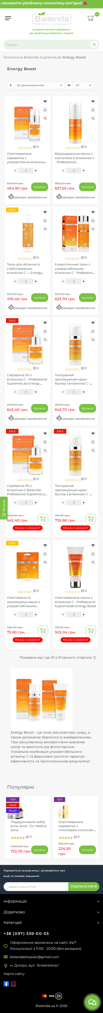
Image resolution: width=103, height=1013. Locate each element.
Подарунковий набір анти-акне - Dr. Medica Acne (29, 826)
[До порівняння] (45, 110)
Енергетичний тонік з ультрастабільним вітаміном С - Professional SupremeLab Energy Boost (75, 272)
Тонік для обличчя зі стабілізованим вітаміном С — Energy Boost (24, 270)
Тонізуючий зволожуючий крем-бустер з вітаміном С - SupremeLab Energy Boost (72, 383)
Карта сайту (14, 974)
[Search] (94, 44)
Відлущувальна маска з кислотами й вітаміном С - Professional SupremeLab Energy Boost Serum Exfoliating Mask (75, 164)
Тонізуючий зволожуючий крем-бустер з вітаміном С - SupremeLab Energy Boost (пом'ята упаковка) (75, 494)
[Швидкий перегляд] (45, 118)
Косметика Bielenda (21, 57)
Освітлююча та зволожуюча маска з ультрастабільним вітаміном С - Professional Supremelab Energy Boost (27, 606)
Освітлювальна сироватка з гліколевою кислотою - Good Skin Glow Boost (76, 828)
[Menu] (8, 18)
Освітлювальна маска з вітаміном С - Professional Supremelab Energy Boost (75, 602)
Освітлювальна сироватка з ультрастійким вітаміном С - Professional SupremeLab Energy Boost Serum (27, 164)
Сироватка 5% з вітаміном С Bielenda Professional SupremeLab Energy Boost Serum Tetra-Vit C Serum (27, 494)
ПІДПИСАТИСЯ (84, 886)
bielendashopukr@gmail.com (34, 957)
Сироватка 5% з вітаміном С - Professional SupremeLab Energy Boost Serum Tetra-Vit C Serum (27, 383)
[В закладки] (45, 101)
